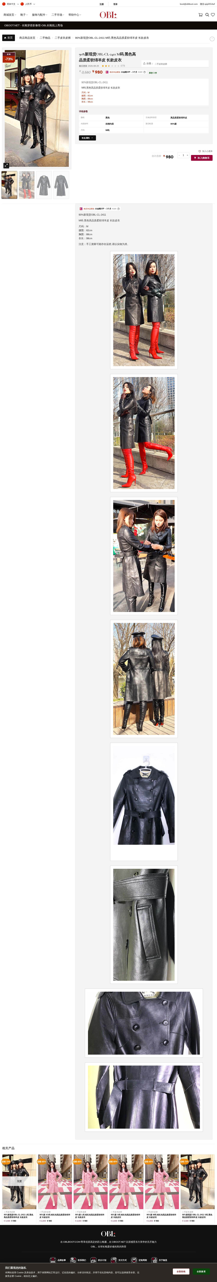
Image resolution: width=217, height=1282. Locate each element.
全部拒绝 (181, 1271)
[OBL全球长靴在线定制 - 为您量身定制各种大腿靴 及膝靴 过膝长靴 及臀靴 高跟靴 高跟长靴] (108, 14)
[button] (115, 4)
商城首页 (9, 14)
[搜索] (207, 15)
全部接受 (201, 1271)
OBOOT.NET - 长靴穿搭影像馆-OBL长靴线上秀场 (33, 25)
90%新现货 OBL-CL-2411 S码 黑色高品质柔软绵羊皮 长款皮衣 (197, 1216)
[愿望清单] (213, 15)
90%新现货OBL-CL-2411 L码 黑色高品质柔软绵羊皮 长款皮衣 (18, 1216)
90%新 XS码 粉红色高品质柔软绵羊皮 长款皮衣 (55, 1216)
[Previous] (9, 100)
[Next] (64, 100)
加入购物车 (204, 158)
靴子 (23, 14)
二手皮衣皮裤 (161, 64)
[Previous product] (212, 39)
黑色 (108, 117)
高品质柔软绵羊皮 (178, 117)
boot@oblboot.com (189, 4)
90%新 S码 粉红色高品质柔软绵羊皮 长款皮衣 (125, 1216)
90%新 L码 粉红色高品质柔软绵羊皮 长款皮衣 (89, 1216)
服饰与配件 (38, 14)
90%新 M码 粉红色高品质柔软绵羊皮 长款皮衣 (161, 1216)
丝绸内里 (110, 124)
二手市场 (57, 14)
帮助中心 (73, 14)
